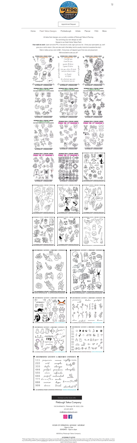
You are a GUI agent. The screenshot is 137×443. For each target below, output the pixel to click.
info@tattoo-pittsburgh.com (68, 412)
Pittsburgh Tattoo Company (68, 402)
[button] (112, 4)
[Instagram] (65, 417)
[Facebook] (70, 417)
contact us (44, 440)
